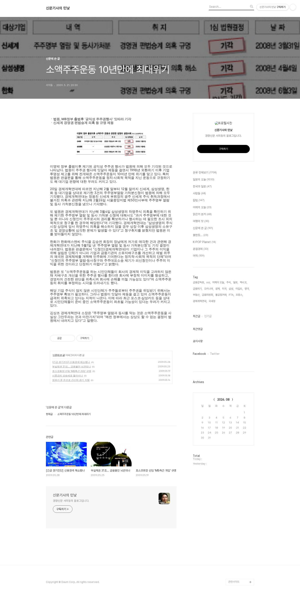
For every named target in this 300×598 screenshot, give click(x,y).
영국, (247, 288)
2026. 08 (223, 399)
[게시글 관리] (70, 338)
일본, (235, 282)
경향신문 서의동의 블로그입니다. (71, 500)
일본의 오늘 (203, 179)
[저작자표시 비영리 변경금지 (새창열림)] (98, 338)
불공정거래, (221, 294)
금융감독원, (199, 282)
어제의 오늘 (202, 207)
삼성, (231, 288)
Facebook (199, 353)
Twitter (215, 353)
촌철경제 (200, 249)
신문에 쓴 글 (59, 355)
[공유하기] (65, 338)
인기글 (208, 316)
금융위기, (197, 288)
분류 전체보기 (205, 172)
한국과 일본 (202, 186)
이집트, (239, 288)
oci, (208, 282)
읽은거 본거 (202, 214)
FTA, (231, 294)
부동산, (196, 294)
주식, (228, 282)
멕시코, (243, 282)
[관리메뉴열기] (293, 7)
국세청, (212, 301)
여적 (198, 255)
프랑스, (239, 294)
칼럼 (198, 200)
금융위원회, (208, 294)
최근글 (196, 316)
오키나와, (209, 288)
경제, (217, 288)
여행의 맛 (201, 221)
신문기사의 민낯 (58, 8)
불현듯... (200, 235)
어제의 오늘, (218, 282)
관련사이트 (233, 581)
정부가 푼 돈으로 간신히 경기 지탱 (71, 380)
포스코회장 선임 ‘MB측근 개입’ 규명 (71, 371)
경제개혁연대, (200, 301)
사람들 (199, 193)
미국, (224, 288)
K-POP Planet (204, 242)
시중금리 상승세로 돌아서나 (67, 375)
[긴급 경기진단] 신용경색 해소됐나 (71, 362)
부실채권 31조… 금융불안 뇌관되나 (71, 366)
